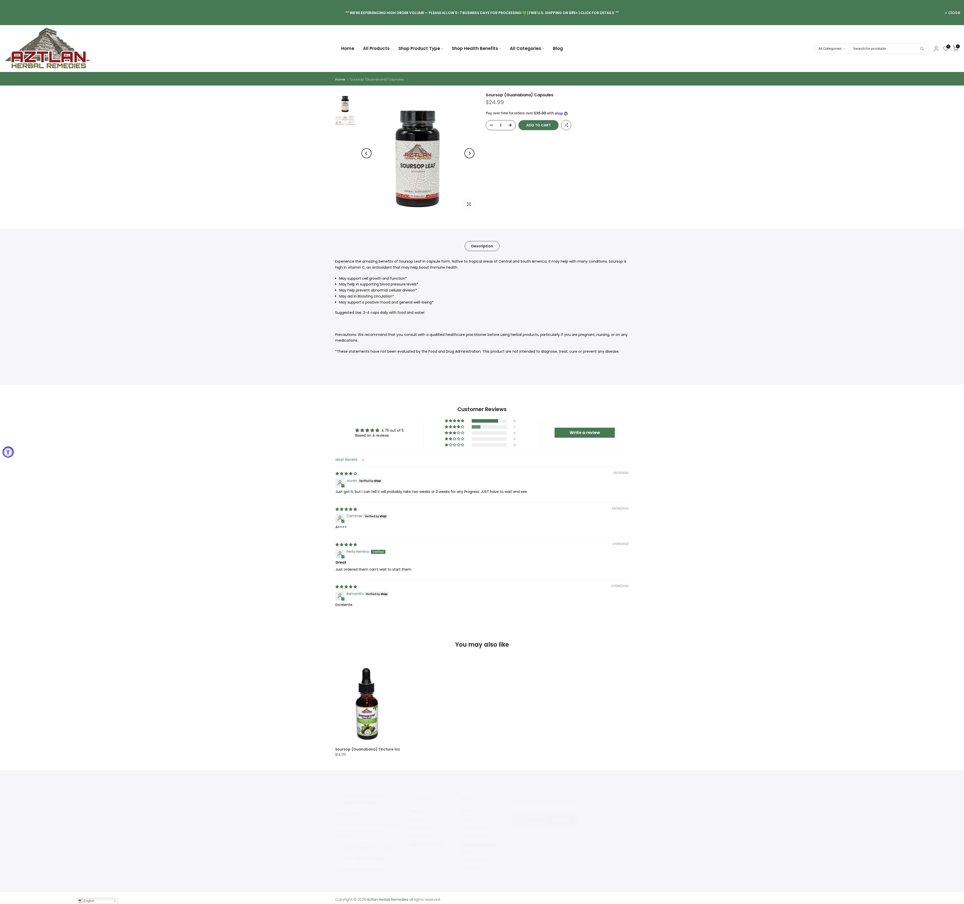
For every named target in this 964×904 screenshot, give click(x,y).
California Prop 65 (427, 845)
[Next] (469, 153)
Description (482, 246)
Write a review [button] (585, 432)
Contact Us (471, 867)
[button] (455, 421)
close (12, 12)
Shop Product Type (419, 48)
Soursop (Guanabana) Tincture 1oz (367, 749)
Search (467, 810)
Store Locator (474, 859)
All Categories (525, 48)
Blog (558, 48)
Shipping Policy (475, 828)
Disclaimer (420, 828)
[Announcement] (482, 13)
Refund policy (473, 836)
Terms (416, 810)
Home (347, 48)
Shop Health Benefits (475, 48)
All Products (376, 48)
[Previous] (367, 153)
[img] (346, 473)
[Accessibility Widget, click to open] (8, 452)
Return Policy (422, 836)
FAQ (464, 819)
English (88, 901)
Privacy (417, 819)
